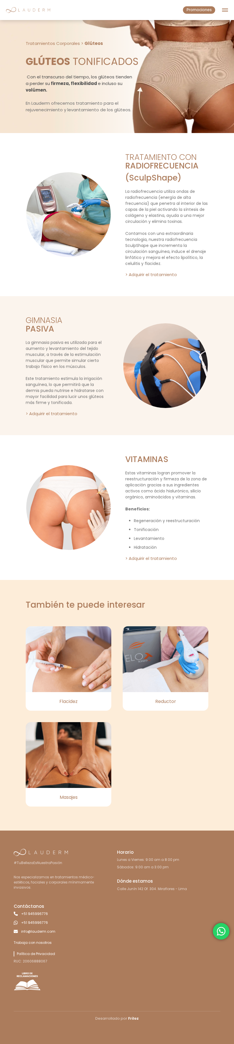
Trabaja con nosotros (33, 942)
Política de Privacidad (36, 953)
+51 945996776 (34, 913)
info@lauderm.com (38, 931)
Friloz (133, 1018)
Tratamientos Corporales (53, 43)
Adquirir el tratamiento (153, 275)
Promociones (199, 10)
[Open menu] (225, 10)
